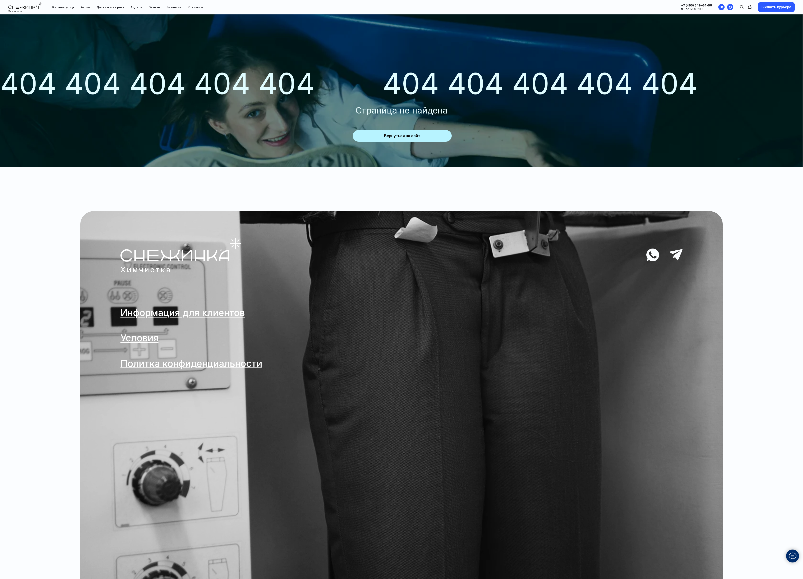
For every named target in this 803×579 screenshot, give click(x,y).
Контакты (195, 7)
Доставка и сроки (110, 7)
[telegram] (721, 7)
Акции (85, 7)
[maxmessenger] (730, 7)
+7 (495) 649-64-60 (696, 5)
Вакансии (174, 7)
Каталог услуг (63, 7)
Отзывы (154, 7)
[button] (742, 7)
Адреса (136, 7)
